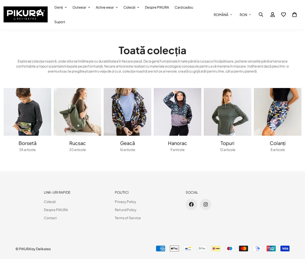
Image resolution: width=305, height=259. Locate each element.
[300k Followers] (191, 204)
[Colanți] (277, 112)
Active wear (105, 7)
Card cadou (184, 7)
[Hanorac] (177, 112)
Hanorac (177, 143)
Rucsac (77, 143)
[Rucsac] (77, 112)
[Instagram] (205, 204)
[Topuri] (227, 112)
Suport (59, 22)
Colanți (278, 143)
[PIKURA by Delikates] (26, 14)
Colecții (129, 7)
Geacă (127, 143)
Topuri (227, 143)
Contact (50, 218)
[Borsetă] (27, 112)
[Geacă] (127, 112)
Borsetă (27, 143)
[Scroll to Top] (295, 233)
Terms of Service (128, 218)
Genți (58, 7)
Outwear (79, 7)
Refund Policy (126, 209)
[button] (294, 14)
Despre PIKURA (157, 7)
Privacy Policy (125, 201)
